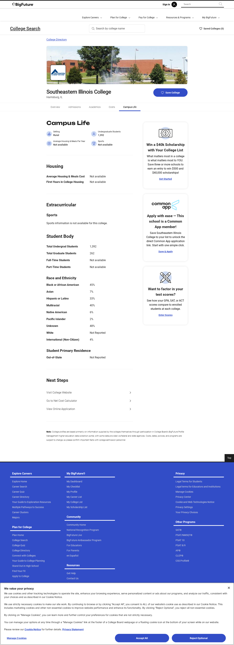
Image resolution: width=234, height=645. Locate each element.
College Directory (56, 39)
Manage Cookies (17, 638)
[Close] (229, 588)
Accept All (142, 638)
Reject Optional (199, 638)
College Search (25, 28)
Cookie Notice (32, 629)
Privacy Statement (73, 629)
